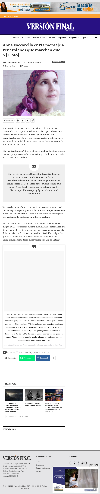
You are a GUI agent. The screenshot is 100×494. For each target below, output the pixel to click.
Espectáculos (59, 62)
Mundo (52, 38)
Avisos (38, 471)
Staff (37, 462)
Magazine (73, 38)
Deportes (62, 38)
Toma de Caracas (40, 352)
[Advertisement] (34, 371)
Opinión (85, 38)
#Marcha (12, 352)
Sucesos (26, 38)
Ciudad (14, 38)
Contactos (40, 465)
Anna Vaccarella (24, 352)
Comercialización (43, 468)
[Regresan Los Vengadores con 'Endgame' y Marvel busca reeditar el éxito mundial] (14, 395)
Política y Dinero (39, 38)
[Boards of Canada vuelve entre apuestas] (34, 395)
